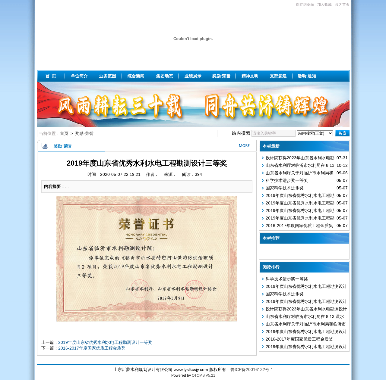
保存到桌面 (305, 4)
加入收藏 (324, 4)
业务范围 (107, 75)
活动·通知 (307, 75)
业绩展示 (193, 75)
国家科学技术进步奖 (285, 187)
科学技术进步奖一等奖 (287, 180)
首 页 (51, 75)
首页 (64, 133)
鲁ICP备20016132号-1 (251, 369)
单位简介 (79, 75)
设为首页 (342, 4)
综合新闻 (136, 75)
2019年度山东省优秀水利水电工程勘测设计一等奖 (105, 342)
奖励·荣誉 (221, 75)
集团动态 (164, 75)
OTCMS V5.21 (203, 375)
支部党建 (278, 75)
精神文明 (250, 75)
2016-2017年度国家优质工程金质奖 (91, 348)
